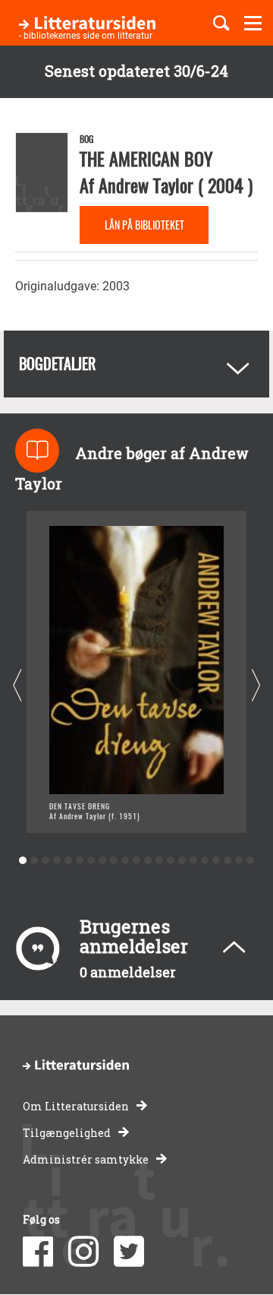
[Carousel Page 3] (46, 860)
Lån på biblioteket (144, 225)
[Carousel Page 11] (137, 860)
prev (17, 686)
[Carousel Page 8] (102, 860)
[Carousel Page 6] (80, 860)
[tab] (136, 364)
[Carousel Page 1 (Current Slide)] (23, 860)
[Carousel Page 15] (182, 860)
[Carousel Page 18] (216, 860)
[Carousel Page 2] (34, 860)
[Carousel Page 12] (148, 860)
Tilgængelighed (67, 1133)
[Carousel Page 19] (228, 860)
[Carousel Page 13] (159, 860)
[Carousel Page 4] (57, 860)
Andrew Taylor (146, 184)
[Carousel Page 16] (193, 860)
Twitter (129, 1251)
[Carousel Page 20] (239, 860)
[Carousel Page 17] (205, 860)
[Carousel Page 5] (68, 860)
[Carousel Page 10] (125, 860)
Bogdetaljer (57, 363)
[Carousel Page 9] (114, 860)
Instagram (83, 1251)
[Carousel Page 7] (91, 860)
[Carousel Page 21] (250, 860)
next (255, 686)
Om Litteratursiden (76, 1106)
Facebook (38, 1251)
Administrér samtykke (86, 1159)
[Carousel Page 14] (171, 860)
